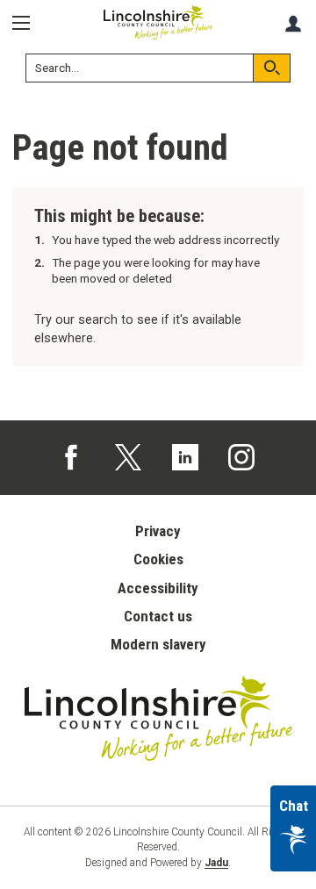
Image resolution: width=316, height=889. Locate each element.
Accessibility (158, 588)
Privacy (158, 531)
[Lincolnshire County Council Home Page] (158, 22)
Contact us (158, 616)
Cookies (158, 559)
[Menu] (27, 23)
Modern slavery (158, 644)
